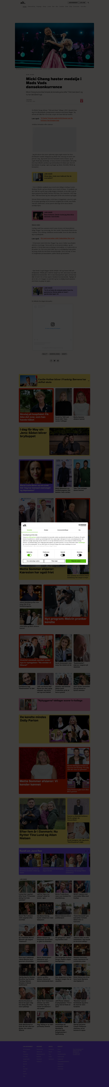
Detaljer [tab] (46, 530)
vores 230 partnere (31, 537)
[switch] (46, 555)
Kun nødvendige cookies (33, 561)
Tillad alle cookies (75, 561)
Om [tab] (79, 530)
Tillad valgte (54, 561)
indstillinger (81, 542)
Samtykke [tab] (29, 530)
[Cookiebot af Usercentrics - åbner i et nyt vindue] (79, 525)
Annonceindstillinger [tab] (62, 530)
